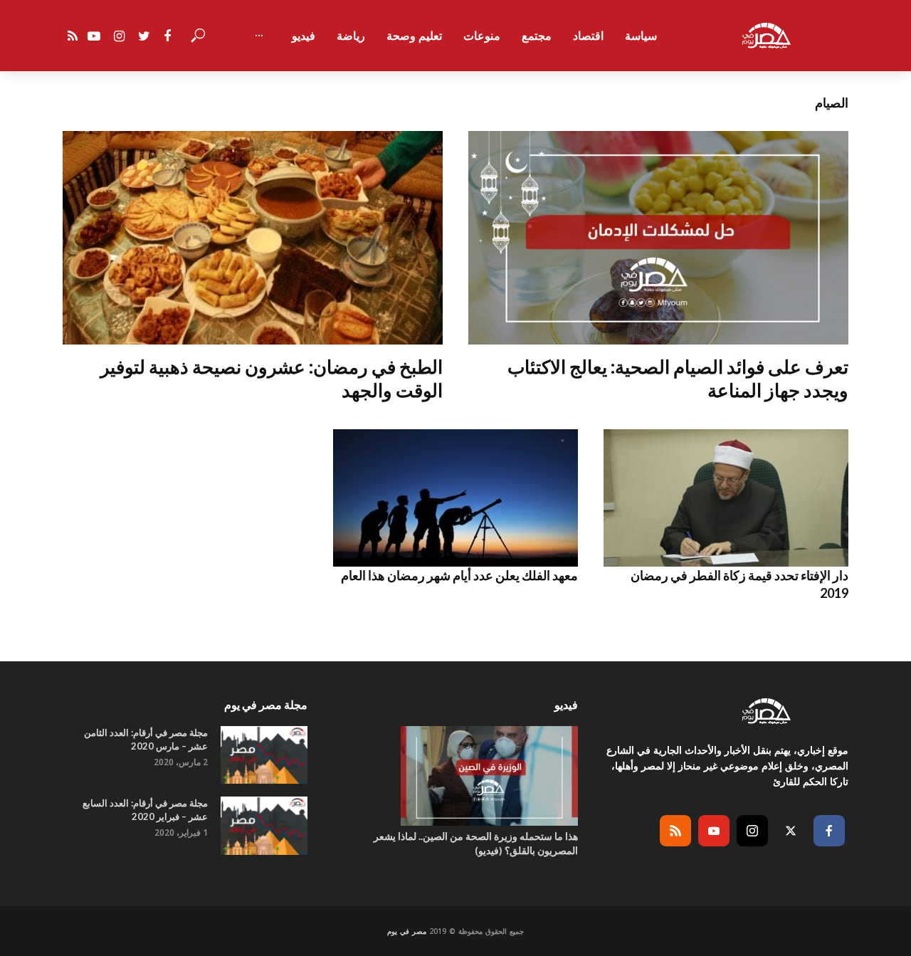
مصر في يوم (406, 931)
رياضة (351, 35)
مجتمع (537, 35)
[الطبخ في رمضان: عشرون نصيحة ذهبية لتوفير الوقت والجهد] (253, 238)
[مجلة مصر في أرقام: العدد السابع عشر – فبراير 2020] (264, 825)
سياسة (641, 35)
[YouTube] (714, 830)
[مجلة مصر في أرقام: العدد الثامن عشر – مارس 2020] (264, 755)
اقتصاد (588, 35)
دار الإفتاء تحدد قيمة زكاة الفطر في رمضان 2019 (739, 583)
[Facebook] (829, 830)
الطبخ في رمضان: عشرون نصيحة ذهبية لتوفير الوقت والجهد (271, 378)
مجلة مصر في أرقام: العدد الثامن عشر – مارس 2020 (146, 739)
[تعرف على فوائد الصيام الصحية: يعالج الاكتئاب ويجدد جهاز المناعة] (658, 238)
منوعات (481, 35)
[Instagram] (752, 830)
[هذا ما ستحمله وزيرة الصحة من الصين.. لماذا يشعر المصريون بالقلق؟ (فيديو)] (455, 776)
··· (259, 35)
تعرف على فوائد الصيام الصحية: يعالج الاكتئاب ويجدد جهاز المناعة (677, 378)
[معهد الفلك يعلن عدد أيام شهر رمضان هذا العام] (455, 498)
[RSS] (675, 830)
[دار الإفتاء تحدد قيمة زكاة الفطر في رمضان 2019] (726, 498)
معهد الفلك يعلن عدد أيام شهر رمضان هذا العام (459, 575)
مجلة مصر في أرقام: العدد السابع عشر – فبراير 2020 (145, 809)
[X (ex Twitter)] (790, 830)
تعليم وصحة (414, 35)
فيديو (303, 35)
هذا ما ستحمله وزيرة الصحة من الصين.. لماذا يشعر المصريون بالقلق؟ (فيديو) (476, 843)
